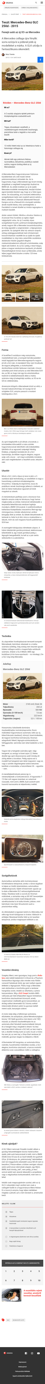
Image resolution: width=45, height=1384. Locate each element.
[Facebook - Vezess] (40, 60)
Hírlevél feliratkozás (11, 7)
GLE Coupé (23, 993)
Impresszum (22, 1362)
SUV (8, 1320)
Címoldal (5, 14)
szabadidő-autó (18, 1320)
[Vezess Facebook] (26, 1353)
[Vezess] (9, 3)
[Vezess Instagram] (32, 1353)
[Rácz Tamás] (3, 54)
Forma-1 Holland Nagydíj (29, 7)
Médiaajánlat (22, 1367)
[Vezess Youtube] (38, 1353)
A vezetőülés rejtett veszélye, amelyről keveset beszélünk (33, 1293)
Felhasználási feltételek (22, 1371)
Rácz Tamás (10, 54)
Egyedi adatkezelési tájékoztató (22, 1376)
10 (39, 1280)
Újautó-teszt (15, 14)
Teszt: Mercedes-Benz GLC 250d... (32, 14)
